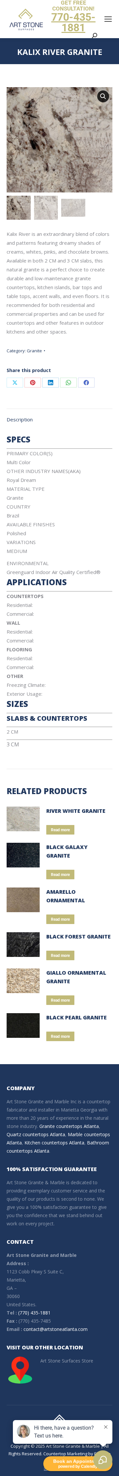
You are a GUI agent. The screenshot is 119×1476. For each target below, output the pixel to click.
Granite (34, 351)
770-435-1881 (73, 22)
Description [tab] (20, 419)
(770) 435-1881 (34, 1313)
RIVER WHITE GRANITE (75, 810)
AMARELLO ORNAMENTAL (65, 896)
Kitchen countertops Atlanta (54, 1142)
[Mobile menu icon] (108, 19)
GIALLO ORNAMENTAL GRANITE (76, 977)
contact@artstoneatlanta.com (55, 1329)
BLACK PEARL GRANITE (76, 1017)
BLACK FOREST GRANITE (78, 936)
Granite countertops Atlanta (69, 1126)
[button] (103, 96)
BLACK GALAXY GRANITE (67, 851)
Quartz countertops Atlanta (36, 1134)
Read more (60, 830)
